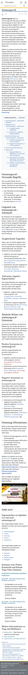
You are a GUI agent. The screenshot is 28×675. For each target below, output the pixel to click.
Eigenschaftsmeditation (10, 467)
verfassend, (8, 364)
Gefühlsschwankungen (11, 417)
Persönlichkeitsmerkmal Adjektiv (11, 647)
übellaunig (22, 298)
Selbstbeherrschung (20, 271)
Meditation (5, 459)
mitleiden (20, 404)
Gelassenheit (8, 271)
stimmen (18, 201)
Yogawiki (9, 2)
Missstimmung (22, 305)
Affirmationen (14, 79)
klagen (13, 406)
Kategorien (5, 642)
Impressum (21, 673)
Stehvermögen (9, 557)
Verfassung (12, 370)
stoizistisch (7, 540)
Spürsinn (7, 553)
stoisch (6, 538)
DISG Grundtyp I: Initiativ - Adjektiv (11, 657)
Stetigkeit (7, 559)
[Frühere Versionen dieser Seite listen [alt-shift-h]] (22, 14)
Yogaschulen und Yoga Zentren (14, 638)
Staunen (6, 555)
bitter (6, 300)
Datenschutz (4, 673)
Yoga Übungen (9, 636)
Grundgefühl (8, 372)
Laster (4, 229)
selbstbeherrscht (9, 263)
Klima (6, 370)
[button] (14, 493)
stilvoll (6, 534)
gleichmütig (15, 260)
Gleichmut (15, 269)
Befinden (16, 372)
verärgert (16, 298)
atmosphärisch (9, 362)
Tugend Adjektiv (6, 646)
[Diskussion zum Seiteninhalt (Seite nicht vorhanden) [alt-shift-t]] (6, 14)
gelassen (23, 260)
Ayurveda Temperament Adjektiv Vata (12, 659)
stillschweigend (9, 531)
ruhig (8, 260)
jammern (7, 406)
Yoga (3, 83)
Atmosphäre (19, 368)
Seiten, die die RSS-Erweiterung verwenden (14, 644)
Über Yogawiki (13, 673)
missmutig (17, 296)
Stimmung (5, 112)
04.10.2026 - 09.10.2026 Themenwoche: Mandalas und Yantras (13, 579)
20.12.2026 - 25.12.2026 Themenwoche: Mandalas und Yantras (13, 602)
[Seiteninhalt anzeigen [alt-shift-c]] (2, 14)
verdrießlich (8, 298)
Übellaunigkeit (9, 309)
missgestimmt (9, 296)
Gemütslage (21, 370)
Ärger (19, 307)
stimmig (6, 536)
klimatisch (18, 362)
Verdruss (13, 307)
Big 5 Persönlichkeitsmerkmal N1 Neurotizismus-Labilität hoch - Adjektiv (12, 654)
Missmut (7, 307)
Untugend (16, 229)
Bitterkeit (17, 309)
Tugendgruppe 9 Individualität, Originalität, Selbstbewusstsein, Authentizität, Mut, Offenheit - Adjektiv (14, 651)
